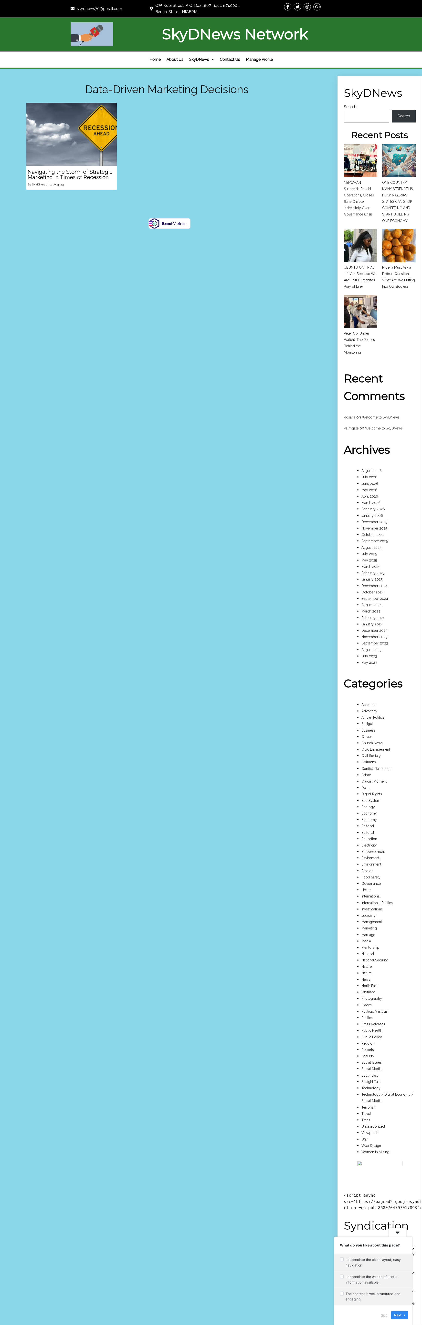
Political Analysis (374, 1011)
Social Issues (371, 1062)
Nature (366, 966)
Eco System (370, 801)
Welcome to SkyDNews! (381, 417)
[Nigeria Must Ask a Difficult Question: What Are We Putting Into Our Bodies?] (399, 246)
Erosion (367, 871)
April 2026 (369, 496)
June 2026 (369, 484)
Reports (367, 1050)
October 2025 (372, 535)
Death (365, 788)
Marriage (368, 935)
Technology (370, 1088)
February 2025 (372, 573)
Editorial (367, 826)
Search (350, 106)
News (365, 979)
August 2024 (371, 605)
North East (369, 986)
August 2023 (371, 650)
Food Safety (370, 877)
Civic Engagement (375, 749)
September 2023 (374, 643)
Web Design (371, 1146)
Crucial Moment (374, 781)
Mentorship (370, 947)
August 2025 (371, 548)
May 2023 (369, 662)
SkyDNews (39, 184)
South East (369, 1075)
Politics (367, 1018)
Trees (365, 1120)
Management (371, 922)
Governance (371, 884)
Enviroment (370, 858)
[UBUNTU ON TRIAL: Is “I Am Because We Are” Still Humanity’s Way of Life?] (360, 246)
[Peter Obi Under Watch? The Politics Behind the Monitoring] (360, 312)
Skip (384, 1315)
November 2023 (374, 637)
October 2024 (372, 592)
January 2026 (372, 516)
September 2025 (374, 541)
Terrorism (369, 1107)
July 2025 (369, 554)
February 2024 (373, 618)
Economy (369, 813)
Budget (367, 724)
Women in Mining (375, 1152)
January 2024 (372, 624)
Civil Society (371, 756)
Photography (371, 998)
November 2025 (374, 528)
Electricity (369, 845)
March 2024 (370, 611)
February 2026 (373, 509)
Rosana (349, 417)
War (364, 1139)
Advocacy (369, 711)
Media (366, 941)
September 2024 (374, 599)
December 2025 (374, 522)
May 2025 (369, 560)
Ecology (368, 807)
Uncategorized (373, 1126)
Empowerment (373, 852)
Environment (371, 864)
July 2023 (369, 656)
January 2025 (371, 579)
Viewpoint (369, 1133)
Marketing (369, 928)
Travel (366, 1114)
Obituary (368, 992)
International (370, 896)
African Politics (372, 717)
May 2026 (369, 490)
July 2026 (369, 477)
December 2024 (374, 586)
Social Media (371, 1069)
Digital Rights (371, 794)
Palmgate (351, 428)
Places (366, 1005)
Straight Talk (370, 1082)
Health (366, 890)
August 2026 (371, 471)
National (367, 954)
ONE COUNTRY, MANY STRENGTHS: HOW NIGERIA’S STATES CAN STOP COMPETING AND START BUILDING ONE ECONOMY (397, 202)
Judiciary (368, 915)
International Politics (377, 903)
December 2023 (374, 630)
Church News (372, 743)
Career (366, 737)
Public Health (371, 1030)
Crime (366, 775)
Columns (368, 762)
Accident (368, 705)
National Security (374, 960)
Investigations (372, 909)
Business (368, 730)
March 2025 (370, 567)
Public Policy (371, 1037)
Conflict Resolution (376, 769)
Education (369, 839)
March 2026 (370, 503)
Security (367, 1056)
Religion (367, 1043)
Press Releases (373, 1024)
